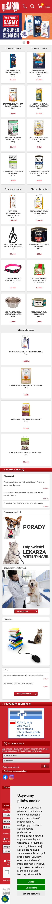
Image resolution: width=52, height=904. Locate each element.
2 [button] (28, 42)
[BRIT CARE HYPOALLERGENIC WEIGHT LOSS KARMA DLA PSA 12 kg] (13, 201)
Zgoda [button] (31, 881)
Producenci (7, 894)
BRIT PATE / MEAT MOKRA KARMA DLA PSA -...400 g (13, 106)
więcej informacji (24, 694)
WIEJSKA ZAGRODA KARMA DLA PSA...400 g (13, 140)
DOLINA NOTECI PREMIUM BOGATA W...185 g (39, 247)
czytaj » (45, 488)
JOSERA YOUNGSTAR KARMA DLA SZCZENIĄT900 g (39, 106)
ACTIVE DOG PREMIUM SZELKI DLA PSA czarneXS (13, 247)
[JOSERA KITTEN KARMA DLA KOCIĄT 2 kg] (26, 409)
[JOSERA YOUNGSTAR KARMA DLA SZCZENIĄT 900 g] (39, 94)
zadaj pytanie (22, 611)
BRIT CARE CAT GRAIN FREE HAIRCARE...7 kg (39, 213)
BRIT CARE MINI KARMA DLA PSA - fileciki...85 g (39, 140)
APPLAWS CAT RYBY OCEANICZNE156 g (39, 314)
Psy (7, 838)
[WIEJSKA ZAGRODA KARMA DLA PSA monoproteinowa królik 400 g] (13, 128)
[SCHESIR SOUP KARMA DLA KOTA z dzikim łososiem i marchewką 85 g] (26, 375)
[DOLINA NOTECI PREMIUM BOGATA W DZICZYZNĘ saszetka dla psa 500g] (13, 161)
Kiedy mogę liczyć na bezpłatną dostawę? (18, 683)
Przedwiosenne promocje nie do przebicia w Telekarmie (23, 503)
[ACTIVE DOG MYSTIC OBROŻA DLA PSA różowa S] (13, 268)
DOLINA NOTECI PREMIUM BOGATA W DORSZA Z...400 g (39, 173)
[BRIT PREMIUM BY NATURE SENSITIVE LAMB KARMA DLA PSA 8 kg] (13, 60)
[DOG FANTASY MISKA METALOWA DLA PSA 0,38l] (13, 302)
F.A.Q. (6, 670)
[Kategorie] (47, 6)
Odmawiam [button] (31, 887)
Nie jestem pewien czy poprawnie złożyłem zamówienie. (23, 676)
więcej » (9, 864)
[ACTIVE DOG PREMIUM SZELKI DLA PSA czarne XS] (13, 235)
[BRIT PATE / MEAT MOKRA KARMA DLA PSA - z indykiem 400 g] (13, 94)
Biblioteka (8, 619)
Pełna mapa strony (9, 891)
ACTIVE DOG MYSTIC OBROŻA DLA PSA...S (13, 280)
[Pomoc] (24, 6)
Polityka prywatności (11, 767)
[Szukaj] (32, 6)
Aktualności (9, 476)
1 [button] (24, 42)
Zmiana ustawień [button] (31, 893)
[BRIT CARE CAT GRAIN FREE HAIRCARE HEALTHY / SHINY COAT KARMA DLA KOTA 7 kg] (39, 202)
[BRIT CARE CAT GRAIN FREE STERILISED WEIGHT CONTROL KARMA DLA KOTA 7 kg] (26, 342)
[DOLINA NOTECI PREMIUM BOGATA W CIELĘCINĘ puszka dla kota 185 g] (39, 235)
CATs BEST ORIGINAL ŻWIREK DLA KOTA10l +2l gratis (39, 280)
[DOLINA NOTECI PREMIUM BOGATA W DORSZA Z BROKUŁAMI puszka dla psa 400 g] (39, 161)
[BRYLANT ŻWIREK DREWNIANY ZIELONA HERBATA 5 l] (26, 443)
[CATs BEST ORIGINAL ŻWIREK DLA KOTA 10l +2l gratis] (39, 268)
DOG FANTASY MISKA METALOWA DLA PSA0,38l (13, 314)
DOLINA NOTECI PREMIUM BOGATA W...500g (13, 173)
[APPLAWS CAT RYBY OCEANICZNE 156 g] (39, 302)
